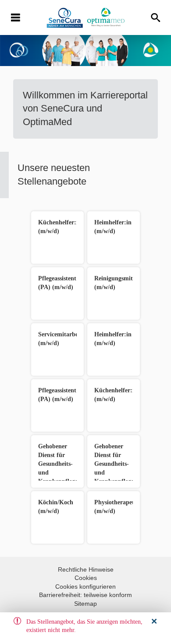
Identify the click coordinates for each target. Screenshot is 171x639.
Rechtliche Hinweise (86, 569)
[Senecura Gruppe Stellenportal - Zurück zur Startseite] (85, 17)
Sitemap (85, 603)
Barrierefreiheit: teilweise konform (85, 594)
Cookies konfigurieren (85, 586)
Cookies (86, 577)
